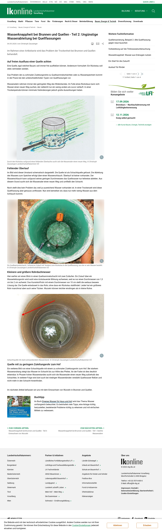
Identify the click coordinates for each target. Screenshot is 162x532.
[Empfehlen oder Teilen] (102, 43)
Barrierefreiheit (146, 491)
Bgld (45, 2)
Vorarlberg (11, 496)
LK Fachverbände (52, 470)
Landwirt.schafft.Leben (54, 487)
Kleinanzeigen (87, 496)
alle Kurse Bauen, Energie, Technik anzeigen (134, 125)
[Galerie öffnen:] (55, 128)
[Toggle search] (153, 11)
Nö (56, 2)
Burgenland (11, 465)
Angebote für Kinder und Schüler (94, 474)
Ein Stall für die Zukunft (119, 61)
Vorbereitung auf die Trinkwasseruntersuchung (129, 49)
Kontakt (134, 488)
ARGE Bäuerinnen (52, 474)
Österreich (35, 2)
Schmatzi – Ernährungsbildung (57, 501)
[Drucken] (92, 43)
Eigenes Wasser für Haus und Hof (57, 401)
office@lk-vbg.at (133, 483)
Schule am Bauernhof (90, 470)
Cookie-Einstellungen (129, 493)
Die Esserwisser (51, 496)
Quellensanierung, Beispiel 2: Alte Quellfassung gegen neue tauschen (129, 41)
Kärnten (10, 470)
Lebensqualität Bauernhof (55, 478)
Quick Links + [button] (149, 2)
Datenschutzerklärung (130, 491)
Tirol (78, 2)
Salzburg (10, 483)
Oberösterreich (13, 478)
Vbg (84, 2)
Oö (60, 2)
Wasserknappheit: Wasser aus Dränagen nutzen (129, 55)
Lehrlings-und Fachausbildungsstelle (59, 465)
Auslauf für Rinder (116, 67)
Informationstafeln (89, 483)
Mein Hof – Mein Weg (53, 492)
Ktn (51, 2)
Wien (90, 2)
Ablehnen (117, 525)
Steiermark (11, 487)
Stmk (71, 2)
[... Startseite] (31, 11)
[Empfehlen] (97, 43)
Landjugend (50, 483)
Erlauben (147, 525)
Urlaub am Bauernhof (90, 465)
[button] (127, 11)
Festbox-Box (87, 478)
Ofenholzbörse (88, 492)
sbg (65, 2)
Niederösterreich (13, 474)
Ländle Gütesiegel (89, 461)
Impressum (125, 488)
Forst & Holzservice (89, 487)
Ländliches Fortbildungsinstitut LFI (59, 461)
